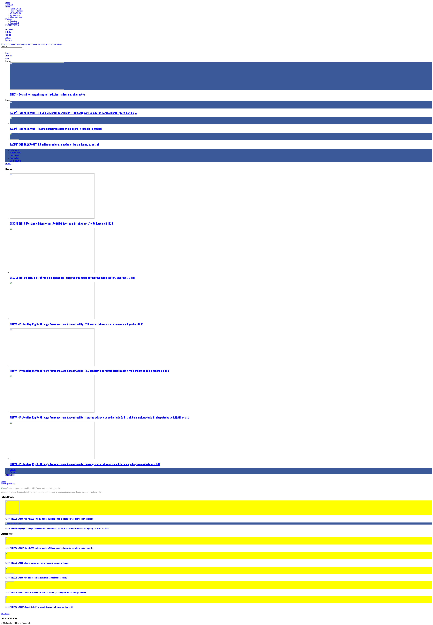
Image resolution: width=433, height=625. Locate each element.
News (7, 7)
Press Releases (16, 11)
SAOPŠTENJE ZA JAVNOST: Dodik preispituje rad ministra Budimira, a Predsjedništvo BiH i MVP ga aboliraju (45, 592)
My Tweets (5, 614)
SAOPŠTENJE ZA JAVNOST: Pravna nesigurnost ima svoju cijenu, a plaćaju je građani (56, 129)
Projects (8, 19)
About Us (9, 5)
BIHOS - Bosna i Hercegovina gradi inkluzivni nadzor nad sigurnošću (47, 94)
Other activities (16, 17)
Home (7, 3)
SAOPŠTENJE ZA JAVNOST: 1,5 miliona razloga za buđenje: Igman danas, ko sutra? (54, 144)
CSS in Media (15, 13)
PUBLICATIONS (12, 25)
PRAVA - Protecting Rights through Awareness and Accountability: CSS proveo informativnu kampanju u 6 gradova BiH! (76, 324)
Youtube (8, 34)
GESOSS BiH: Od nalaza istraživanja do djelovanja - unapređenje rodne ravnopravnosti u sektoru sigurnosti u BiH (72, 277)
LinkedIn (8, 32)
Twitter (7, 37)
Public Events (15, 9)
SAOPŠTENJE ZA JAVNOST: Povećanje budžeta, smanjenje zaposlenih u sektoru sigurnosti (39, 607)
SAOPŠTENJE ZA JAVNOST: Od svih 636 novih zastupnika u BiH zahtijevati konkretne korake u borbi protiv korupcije (73, 113)
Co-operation (15, 15)
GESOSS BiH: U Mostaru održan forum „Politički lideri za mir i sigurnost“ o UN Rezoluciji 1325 (61, 223)
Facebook (8, 40)
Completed (14, 23)
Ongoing (13, 21)
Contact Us (9, 29)
